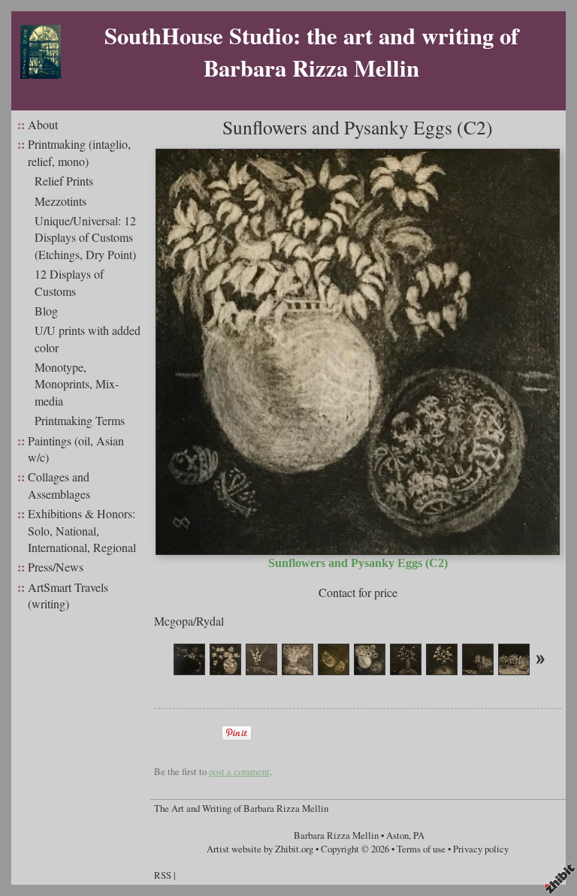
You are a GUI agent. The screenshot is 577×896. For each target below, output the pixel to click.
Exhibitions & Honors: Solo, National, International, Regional (82, 530)
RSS (162, 875)
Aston (397, 835)
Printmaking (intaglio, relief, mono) (79, 152)
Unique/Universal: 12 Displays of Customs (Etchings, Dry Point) (85, 237)
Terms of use (421, 848)
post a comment (239, 771)
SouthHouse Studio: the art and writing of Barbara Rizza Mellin (311, 51)
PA (418, 835)
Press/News (55, 567)
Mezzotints (60, 201)
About (43, 124)
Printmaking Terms (80, 420)
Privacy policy (481, 848)
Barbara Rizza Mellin (336, 835)
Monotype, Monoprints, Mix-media (77, 384)
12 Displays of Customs (69, 282)
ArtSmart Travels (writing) (68, 595)
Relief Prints (64, 181)
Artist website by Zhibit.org (260, 848)
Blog (46, 310)
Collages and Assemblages (59, 485)
